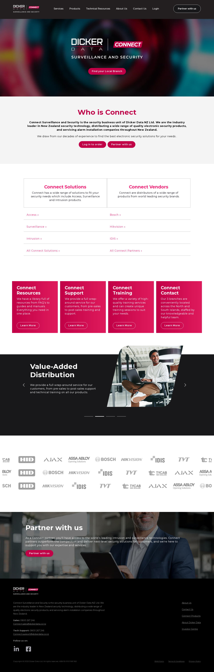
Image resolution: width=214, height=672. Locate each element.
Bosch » (115, 214)
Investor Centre (190, 629)
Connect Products (191, 616)
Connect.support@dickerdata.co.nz (31, 634)
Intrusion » (34, 238)
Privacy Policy (195, 661)
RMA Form (159, 661)
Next (185, 384)
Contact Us (187, 609)
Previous (24, 384)
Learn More (28, 325)
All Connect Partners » (126, 250)
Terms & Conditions (176, 661)
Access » (33, 214)
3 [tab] (107, 416)
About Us (186, 603)
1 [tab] (85, 416)
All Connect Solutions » (43, 250)
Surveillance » (37, 226)
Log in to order (92, 144)
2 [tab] (96, 416)
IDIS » (114, 238)
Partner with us (121, 144)
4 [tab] (118, 416)
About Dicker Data (191, 622)
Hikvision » (117, 226)
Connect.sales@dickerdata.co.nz (29, 624)
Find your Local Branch (107, 71)
